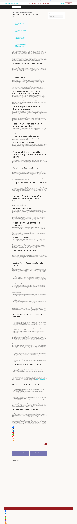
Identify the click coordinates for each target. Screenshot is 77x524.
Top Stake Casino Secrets (19, 40)
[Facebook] (13, 427)
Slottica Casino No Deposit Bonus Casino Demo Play (24, 479)
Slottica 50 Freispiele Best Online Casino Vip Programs (24, 491)
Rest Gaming (17, 24)
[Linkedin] (13, 431)
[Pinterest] (13, 433)
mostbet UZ (18, 444)
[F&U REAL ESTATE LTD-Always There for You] (12, 3)
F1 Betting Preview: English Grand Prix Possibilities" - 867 (22, 12)
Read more (15, 473)
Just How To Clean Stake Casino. (20, 32)
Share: (43, 444)
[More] (13, 440)
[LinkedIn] (43, 441)
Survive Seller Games (18, 33)
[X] (13, 429)
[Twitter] (42, 441)
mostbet (14, 444)
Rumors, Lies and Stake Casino (19, 23)
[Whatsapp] (13, 434)
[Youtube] (13, 436)
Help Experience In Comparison (20, 38)
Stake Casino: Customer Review (20, 37)
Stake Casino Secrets (18, 39)
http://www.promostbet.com (40, 379)
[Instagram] (13, 438)
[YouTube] (68, 508)
